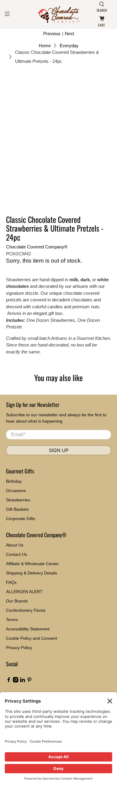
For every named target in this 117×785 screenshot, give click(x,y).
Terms (12, 619)
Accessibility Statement (28, 628)
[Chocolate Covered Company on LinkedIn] (22, 681)
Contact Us (16, 554)
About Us (14, 545)
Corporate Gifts (20, 518)
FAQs (11, 582)
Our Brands (17, 601)
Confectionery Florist (25, 610)
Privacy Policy (19, 647)
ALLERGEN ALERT (24, 591)
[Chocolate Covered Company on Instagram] (15, 681)
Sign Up (58, 450)
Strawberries (18, 499)
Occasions (16, 490)
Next (69, 33)
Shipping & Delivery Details (31, 573)
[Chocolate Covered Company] (58, 14)
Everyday (69, 45)
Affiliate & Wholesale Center (32, 563)
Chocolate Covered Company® (37, 246)
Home (45, 45)
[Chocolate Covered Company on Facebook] (8, 681)
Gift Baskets (17, 509)
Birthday (14, 481)
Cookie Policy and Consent (31, 638)
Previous (52, 33)
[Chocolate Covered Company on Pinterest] (29, 681)
